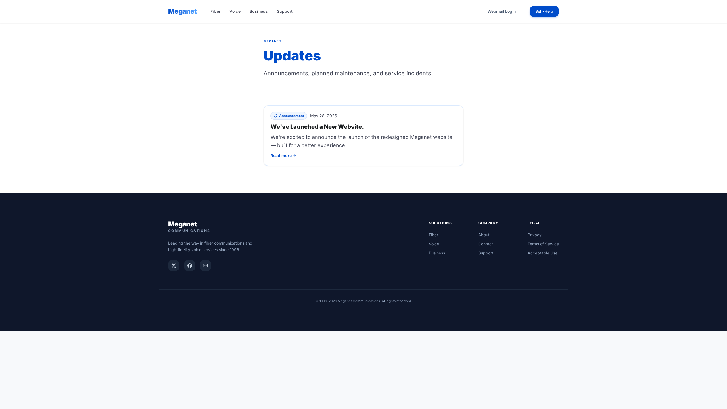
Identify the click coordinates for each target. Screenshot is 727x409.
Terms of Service (543, 243)
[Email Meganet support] (205, 265)
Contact (485, 243)
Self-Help (544, 11)
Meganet (182, 11)
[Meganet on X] (173, 265)
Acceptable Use (542, 253)
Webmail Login (502, 11)
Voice (235, 11)
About (484, 234)
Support (285, 11)
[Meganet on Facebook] (189, 265)
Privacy (535, 234)
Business (259, 11)
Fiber (215, 11)
